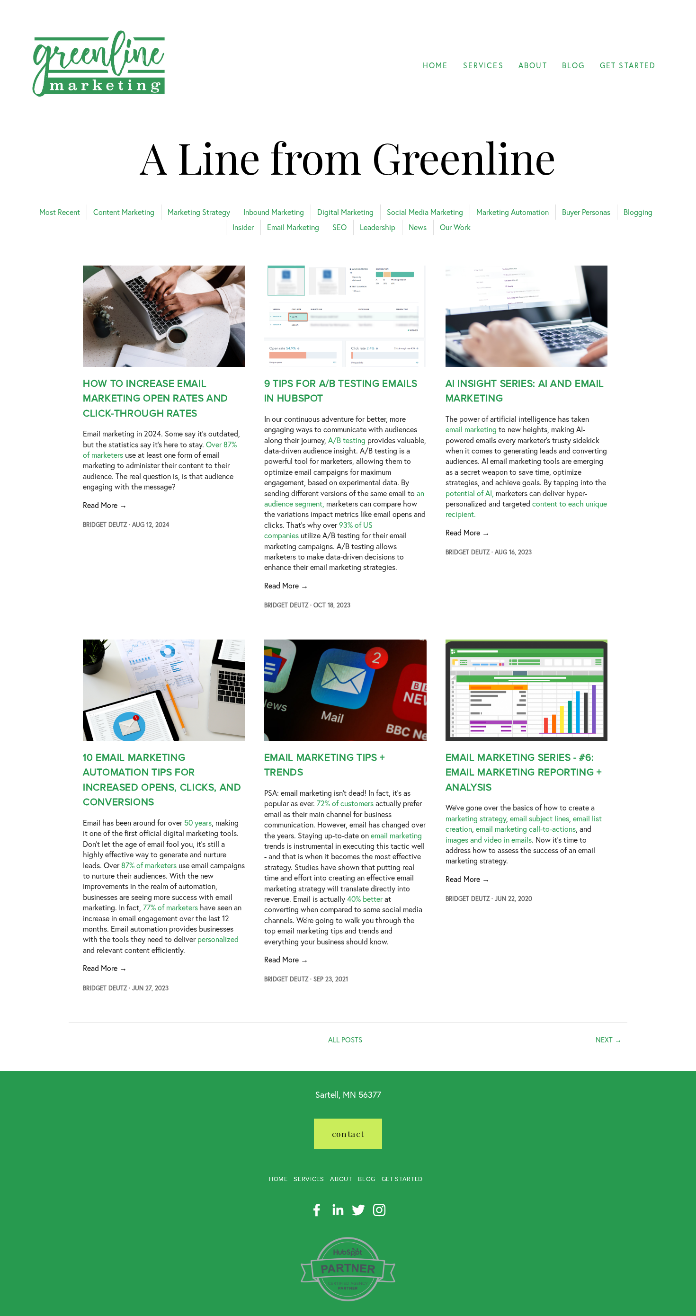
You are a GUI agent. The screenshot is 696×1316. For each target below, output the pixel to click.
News (418, 227)
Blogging (638, 212)
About (341, 1179)
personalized (218, 939)
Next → (609, 1039)
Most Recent (59, 212)
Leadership (377, 227)
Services (309, 1179)
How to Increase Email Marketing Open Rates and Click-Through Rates (155, 398)
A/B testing (347, 440)
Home (278, 1179)
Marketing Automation (512, 212)
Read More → (105, 505)
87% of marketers (149, 865)
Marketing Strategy (199, 212)
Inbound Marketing (273, 212)
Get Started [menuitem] (628, 65)
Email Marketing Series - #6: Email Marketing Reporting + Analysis (524, 772)
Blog (366, 1179)
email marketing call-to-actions (526, 829)
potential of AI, (470, 493)
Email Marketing (293, 227)
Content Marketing (123, 212)
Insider (243, 227)
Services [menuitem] (483, 65)
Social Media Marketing (425, 212)
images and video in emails (489, 840)
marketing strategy (476, 818)
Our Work (455, 227)
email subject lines (539, 818)
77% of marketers (170, 907)
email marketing (471, 429)
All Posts (345, 1039)
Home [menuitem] (435, 65)
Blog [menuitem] (573, 65)
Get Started (402, 1179)
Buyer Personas (586, 212)
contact (348, 1134)
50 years (198, 822)
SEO (339, 227)
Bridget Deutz (105, 525)
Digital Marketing (345, 212)
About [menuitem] (532, 65)
